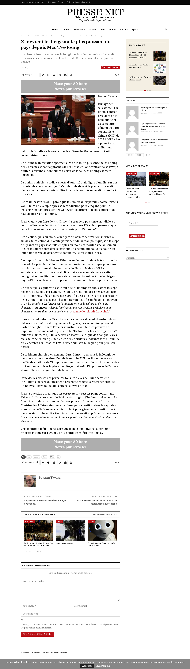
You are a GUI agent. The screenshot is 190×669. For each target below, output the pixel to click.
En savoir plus (103, 666)
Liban (59, 521)
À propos (52, 2)
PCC (52, 457)
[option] (147, 69)
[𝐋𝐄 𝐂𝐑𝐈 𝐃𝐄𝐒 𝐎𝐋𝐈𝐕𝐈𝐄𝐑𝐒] (70, 530)
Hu (29, 457)
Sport (135, 29)
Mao (45, 457)
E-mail (133, 223)
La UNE (116, 67)
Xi (58, 457)
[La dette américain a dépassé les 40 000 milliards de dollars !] (38, 530)
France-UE (79, 29)
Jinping (36, 457)
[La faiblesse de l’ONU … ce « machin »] (159, 68)
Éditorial (106, 67)
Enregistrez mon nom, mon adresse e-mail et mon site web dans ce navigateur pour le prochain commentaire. (70, 626)
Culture (124, 29)
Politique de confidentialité (78, 2)
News (55, 29)
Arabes (92, 29)
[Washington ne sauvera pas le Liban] (132, 112)
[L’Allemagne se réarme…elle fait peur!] (159, 80)
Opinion (66, 29)
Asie (102, 29)
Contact (61, 2)
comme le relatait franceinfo (90, 311)
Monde (112, 29)
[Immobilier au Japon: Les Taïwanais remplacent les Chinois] (136, 179)
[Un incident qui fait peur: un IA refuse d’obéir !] (102, 530)
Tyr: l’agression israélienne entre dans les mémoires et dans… (152, 126)
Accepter (87, 666)
